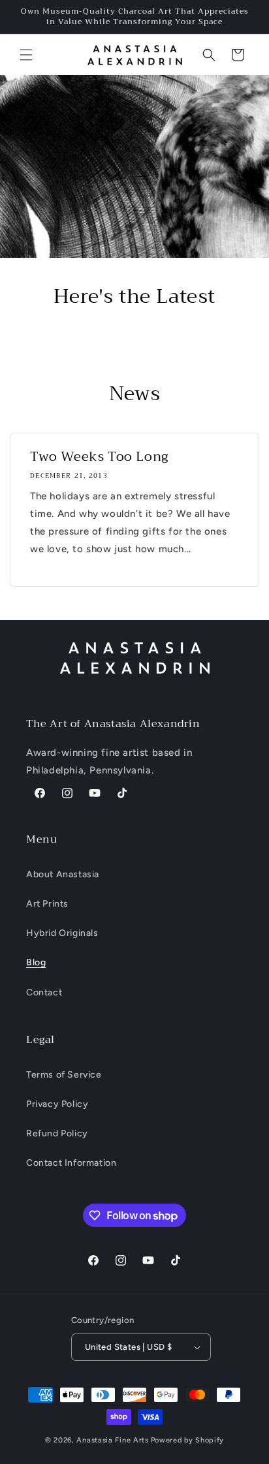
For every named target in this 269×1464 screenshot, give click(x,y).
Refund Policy (57, 1133)
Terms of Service (64, 1074)
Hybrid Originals (62, 933)
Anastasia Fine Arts (112, 1440)
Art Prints (47, 903)
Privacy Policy (57, 1104)
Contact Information (71, 1162)
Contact (44, 992)
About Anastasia (62, 874)
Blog (36, 962)
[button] (26, 54)
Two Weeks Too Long (99, 456)
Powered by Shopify (188, 1440)
